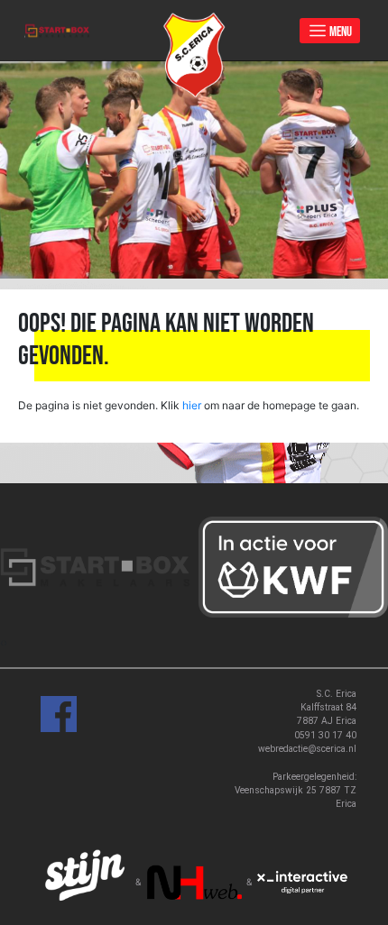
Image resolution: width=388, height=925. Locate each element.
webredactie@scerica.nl (307, 749)
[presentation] (2, 643)
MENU (340, 31)
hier (191, 405)
